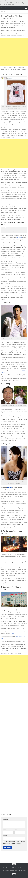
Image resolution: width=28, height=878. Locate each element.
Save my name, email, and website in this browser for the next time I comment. (14, 842)
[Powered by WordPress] (8, 870)
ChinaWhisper (5, 8)
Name (4, 829)
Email (16, 829)
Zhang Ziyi (9, 487)
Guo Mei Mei (19, 237)
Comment (5, 819)
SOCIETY (3, 11)
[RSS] (15, 874)
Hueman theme (22, 870)
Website (5, 835)
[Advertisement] (14, 52)
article (13, 633)
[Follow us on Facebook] (13, 874)
